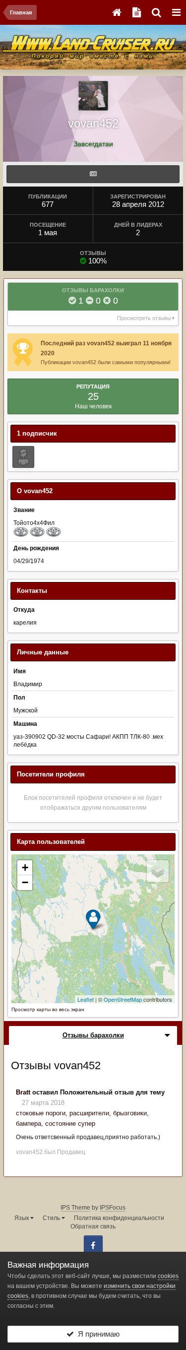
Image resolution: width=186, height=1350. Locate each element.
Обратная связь (93, 1226)
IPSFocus (112, 1207)
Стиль (52, 1218)
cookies (168, 1276)
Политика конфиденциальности (119, 1218)
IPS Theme (75, 1207)
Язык (22, 1218)
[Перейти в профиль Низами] (23, 457)
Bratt (23, 1092)
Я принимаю (97, 1334)
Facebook (93, 1244)
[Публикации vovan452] (93, 174)
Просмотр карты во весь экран (47, 1009)
